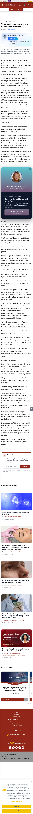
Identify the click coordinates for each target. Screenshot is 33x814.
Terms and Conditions (16, 722)
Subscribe (24, 466)
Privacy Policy (16, 724)
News (19, 758)
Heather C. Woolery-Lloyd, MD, (12, 653)
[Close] (31, 782)
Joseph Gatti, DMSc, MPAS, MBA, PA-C (14, 620)
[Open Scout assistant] (24, 5)
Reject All (16, 806)
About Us (12, 758)
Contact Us (16, 716)
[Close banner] (31, 2)
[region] (16, 796)
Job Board (16, 718)
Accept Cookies (16, 811)
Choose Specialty (14, 9)
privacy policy (6, 471)
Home (5, 758)
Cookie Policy (28, 798)
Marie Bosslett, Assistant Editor (12, 516)
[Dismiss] (30, 169)
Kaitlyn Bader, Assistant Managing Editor (14, 655)
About (16, 712)
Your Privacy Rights (16, 726)
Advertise (16, 714)
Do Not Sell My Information (16, 720)
